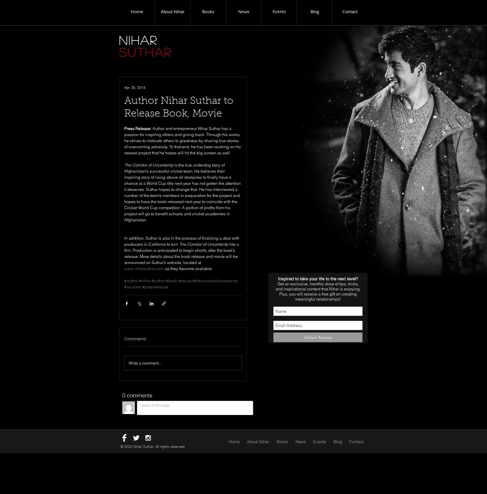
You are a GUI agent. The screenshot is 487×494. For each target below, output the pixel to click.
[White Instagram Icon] (148, 438)
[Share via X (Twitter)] (139, 303)
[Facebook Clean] (124, 438)
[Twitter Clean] (136, 438)
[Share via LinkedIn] (151, 303)
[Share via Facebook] (126, 303)
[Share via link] (164, 303)
